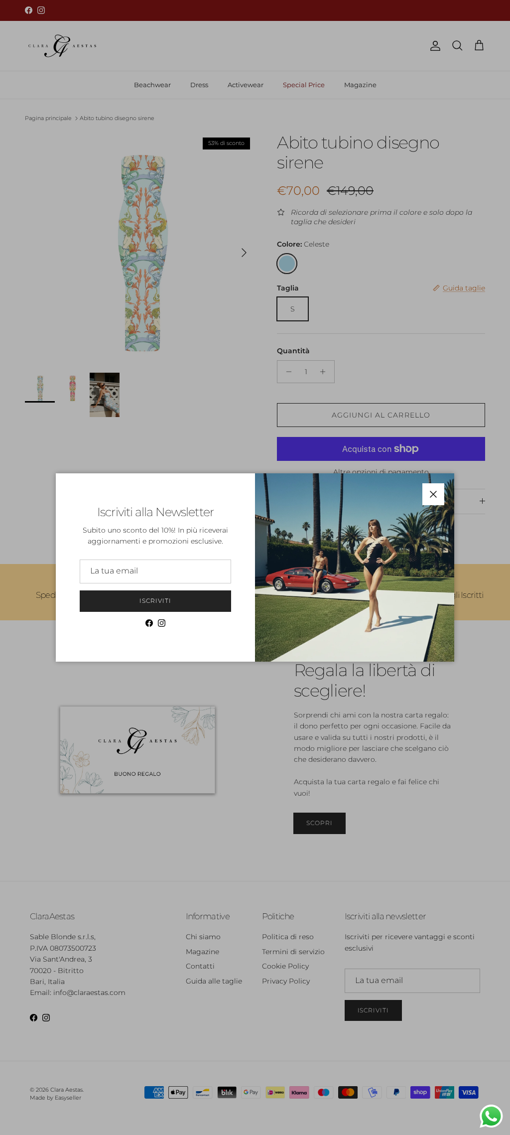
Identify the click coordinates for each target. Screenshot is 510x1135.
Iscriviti (155, 600)
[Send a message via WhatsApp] (491, 1116)
